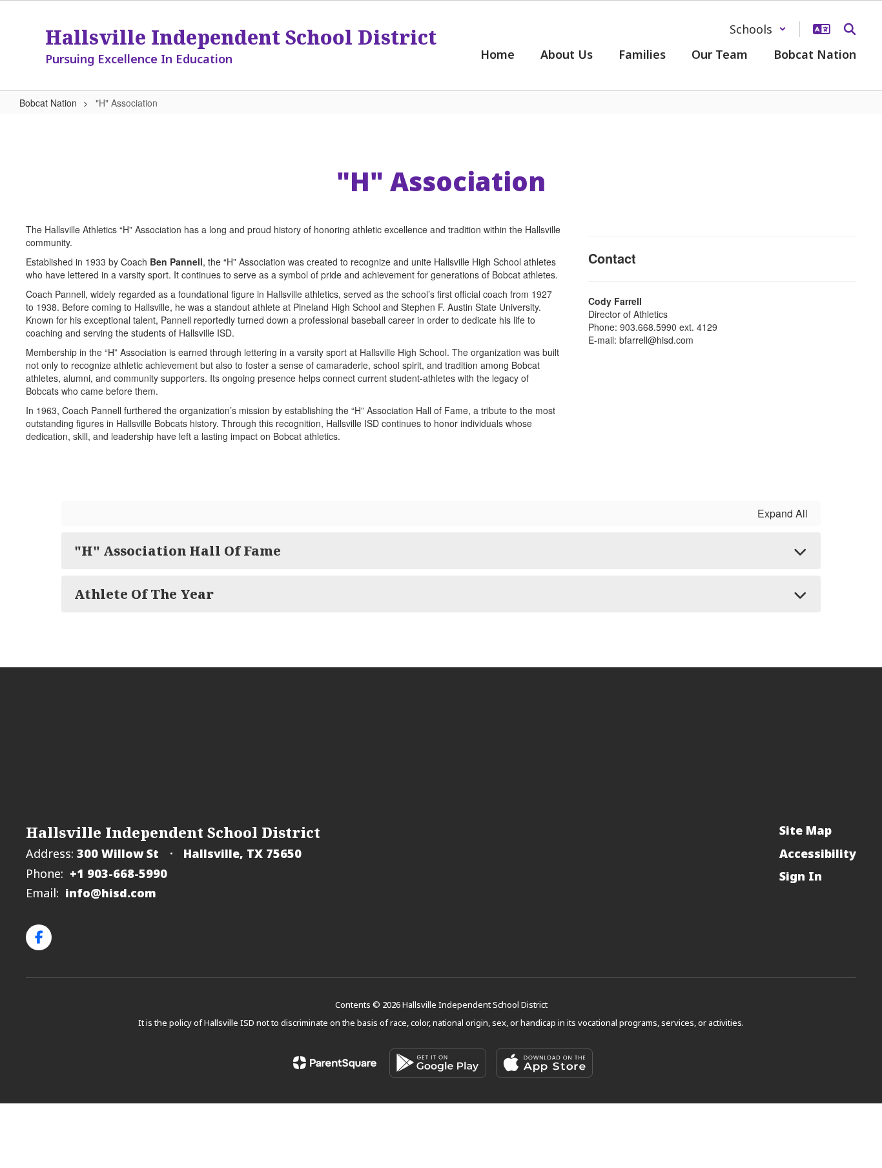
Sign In (800, 876)
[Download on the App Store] (544, 1063)
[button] (758, 29)
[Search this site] (849, 29)
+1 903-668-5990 (118, 873)
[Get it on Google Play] (437, 1063)
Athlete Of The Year (144, 594)
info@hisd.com (110, 893)
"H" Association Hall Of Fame (177, 550)
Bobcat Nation (48, 102)
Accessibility (817, 853)
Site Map (805, 830)
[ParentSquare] (335, 1062)
